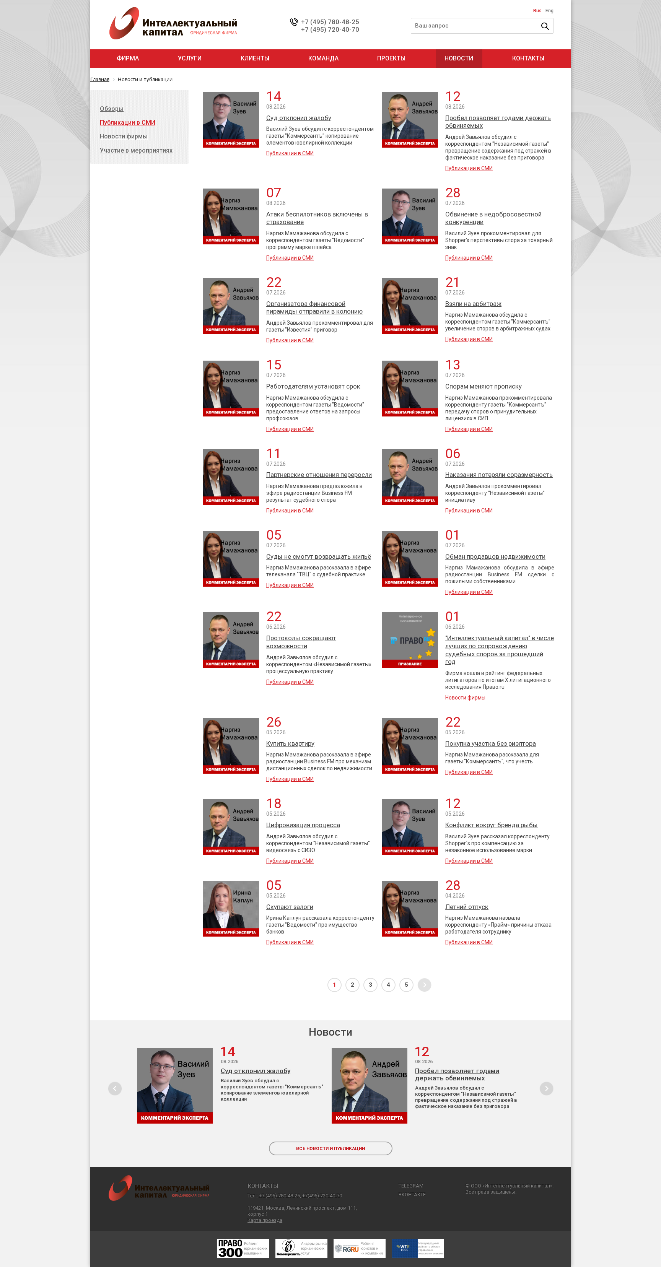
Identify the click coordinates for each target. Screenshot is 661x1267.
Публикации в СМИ (290, 153)
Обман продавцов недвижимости (495, 556)
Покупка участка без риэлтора (490, 743)
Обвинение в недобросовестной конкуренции (493, 218)
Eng (549, 10)
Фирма (128, 58)
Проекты (391, 58)
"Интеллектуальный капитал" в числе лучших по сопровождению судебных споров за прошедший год (499, 649)
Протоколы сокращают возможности (301, 642)
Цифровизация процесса (303, 825)
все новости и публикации (330, 1148)
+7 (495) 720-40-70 (330, 29)
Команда (323, 58)
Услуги (190, 58)
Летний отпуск (466, 907)
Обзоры (112, 108)
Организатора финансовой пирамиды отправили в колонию (314, 308)
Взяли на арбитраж (473, 303)
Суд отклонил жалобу (298, 118)
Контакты (528, 58)
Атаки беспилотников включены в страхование (317, 218)
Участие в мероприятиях (136, 150)
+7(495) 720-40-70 (322, 1196)
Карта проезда (264, 1220)
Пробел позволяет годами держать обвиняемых (498, 122)
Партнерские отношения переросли (319, 474)
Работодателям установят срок (313, 386)
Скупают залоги (289, 907)
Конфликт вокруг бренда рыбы (491, 825)
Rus (537, 10)
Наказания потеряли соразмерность (499, 474)
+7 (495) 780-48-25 (330, 22)
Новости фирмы (465, 697)
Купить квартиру (290, 743)
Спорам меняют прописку (483, 386)
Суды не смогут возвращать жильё (318, 556)
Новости (458, 58)
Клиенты (255, 58)
